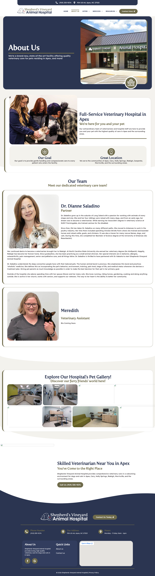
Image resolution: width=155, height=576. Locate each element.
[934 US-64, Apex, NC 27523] (74, 3)
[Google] (35, 561)
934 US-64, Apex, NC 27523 (88, 3)
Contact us (60, 553)
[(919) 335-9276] (57, 3)
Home (66, 11)
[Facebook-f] (27, 561)
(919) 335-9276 (65, 3)
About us (75, 11)
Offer (85, 11)
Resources (110, 11)
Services (96, 11)
